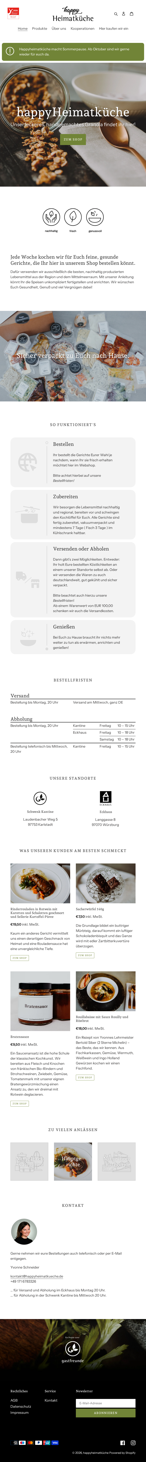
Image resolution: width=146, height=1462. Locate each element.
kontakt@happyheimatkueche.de (36, 1276)
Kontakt (51, 1400)
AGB (13, 1400)
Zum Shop (73, 139)
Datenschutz (20, 1406)
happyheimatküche (96, 1453)
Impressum (19, 1413)
